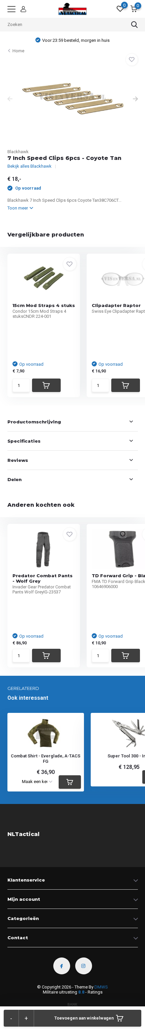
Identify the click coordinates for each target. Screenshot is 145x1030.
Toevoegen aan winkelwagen (84, 1018)
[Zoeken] (134, 24)
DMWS (101, 987)
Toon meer (18, 208)
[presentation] (9, 99)
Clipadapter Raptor (116, 305)
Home (18, 50)
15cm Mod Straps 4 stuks (43, 305)
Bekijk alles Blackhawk (29, 166)
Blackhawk (18, 151)
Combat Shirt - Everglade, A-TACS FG (45, 758)
